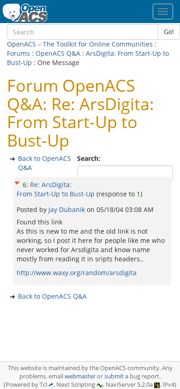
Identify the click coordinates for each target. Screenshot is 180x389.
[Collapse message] (17, 181)
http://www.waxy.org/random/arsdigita (77, 272)
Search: (89, 158)
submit (114, 376)
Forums (18, 53)
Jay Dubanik (67, 209)
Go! (169, 31)
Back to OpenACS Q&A (52, 296)
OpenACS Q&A (58, 53)
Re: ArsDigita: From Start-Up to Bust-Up (56, 189)
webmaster (80, 376)
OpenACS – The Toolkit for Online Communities (80, 44)
